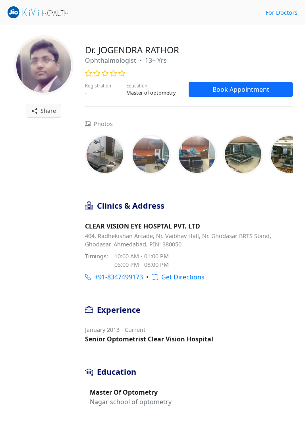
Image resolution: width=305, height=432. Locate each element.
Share (46, 110)
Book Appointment (240, 89)
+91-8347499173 (117, 277)
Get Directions (181, 277)
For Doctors (281, 12)
